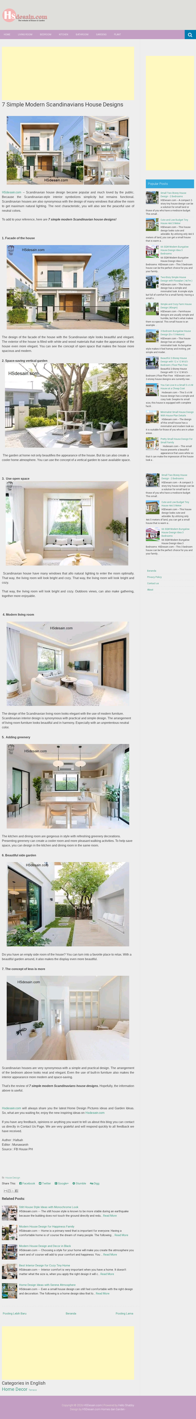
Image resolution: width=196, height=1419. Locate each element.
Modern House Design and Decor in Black (45, 1246)
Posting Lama (124, 1313)
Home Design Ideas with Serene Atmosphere (47, 1285)
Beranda (71, 1313)
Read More (110, 1215)
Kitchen (63, 34)
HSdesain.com (11, 192)
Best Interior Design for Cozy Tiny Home (44, 1265)
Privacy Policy (154, 577)
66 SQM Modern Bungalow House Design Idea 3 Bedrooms (175, 250)
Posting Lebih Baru (14, 1313)
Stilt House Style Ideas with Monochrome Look (48, 1207)
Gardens (101, 34)
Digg (96, 1183)
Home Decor (15, 1389)
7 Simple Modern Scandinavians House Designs (62, 104)
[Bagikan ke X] (13, 1191)
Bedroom (45, 34)
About (150, 589)
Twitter (46, 1183)
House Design (12, 1177)
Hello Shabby (126, 1405)
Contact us (153, 583)
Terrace (33, 1390)
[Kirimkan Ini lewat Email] (5, 1191)
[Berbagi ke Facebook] (16, 1191)
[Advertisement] (68, 73)
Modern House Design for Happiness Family (46, 1226)
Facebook (28, 1183)
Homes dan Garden (113, 1409)
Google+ (63, 1183)
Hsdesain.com (11, 1108)
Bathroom (82, 34)
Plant (117, 34)
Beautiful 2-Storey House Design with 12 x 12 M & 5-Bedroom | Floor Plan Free (174, 361)
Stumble (80, 1183)
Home (7, 34)
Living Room (25, 34)
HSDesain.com (93, 1405)
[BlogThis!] (9, 1191)
